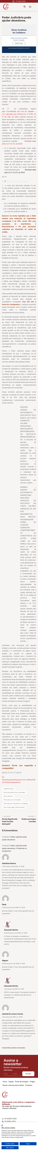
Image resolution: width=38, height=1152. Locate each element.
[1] (27, 91)
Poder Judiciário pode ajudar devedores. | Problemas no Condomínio (14, 848)
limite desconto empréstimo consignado (16, 803)
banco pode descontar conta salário (14, 792)
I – (3, 185)
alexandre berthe (9, 788)
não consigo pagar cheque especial (14, 807)
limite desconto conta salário (12, 800)
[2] (33, 93)
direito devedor (8, 796)
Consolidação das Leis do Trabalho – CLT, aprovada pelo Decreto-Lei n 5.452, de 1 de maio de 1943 (19, 114)
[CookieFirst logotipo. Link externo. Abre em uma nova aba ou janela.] (2, 1125)
